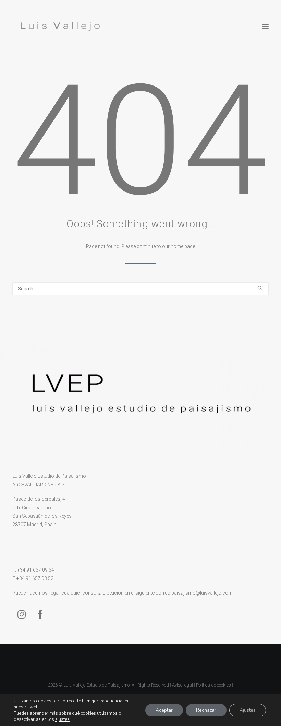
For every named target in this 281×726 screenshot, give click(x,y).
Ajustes (248, 710)
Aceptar (164, 710)
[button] (265, 26)
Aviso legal (182, 685)
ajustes (62, 719)
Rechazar (206, 710)
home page (183, 246)
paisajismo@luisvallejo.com (202, 593)
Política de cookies (213, 685)
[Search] (140, 288)
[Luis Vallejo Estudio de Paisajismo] (58, 26)
